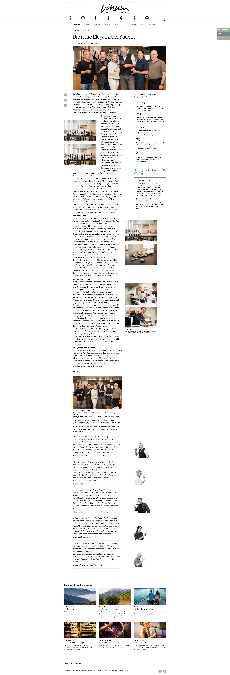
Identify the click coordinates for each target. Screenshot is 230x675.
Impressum (111, 670)
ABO (219, 34)
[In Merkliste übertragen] (65, 105)
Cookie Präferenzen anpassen (72, 672)
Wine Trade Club (75, 670)
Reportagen (77, 24)
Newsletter (118, 1)
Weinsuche (157, 1)
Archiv (142, 24)
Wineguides (97, 24)
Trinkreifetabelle (145, 1)
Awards (112, 1)
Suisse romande (81, 1)
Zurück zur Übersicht (73, 663)
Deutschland (73, 1)
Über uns (83, 670)
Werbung (99, 670)
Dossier (87, 24)
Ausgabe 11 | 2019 (140, 97)
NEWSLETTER (223, 30)
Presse (105, 670)
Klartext (108, 24)
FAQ (127, 670)
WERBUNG (222, 38)
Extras (117, 24)
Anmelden (163, 1)
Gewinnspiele (126, 1)
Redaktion (89, 670)
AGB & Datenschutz (120, 670)
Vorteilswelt (135, 1)
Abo (152, 1)
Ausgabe (133, 24)
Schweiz (66, 1)
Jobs (95, 670)
